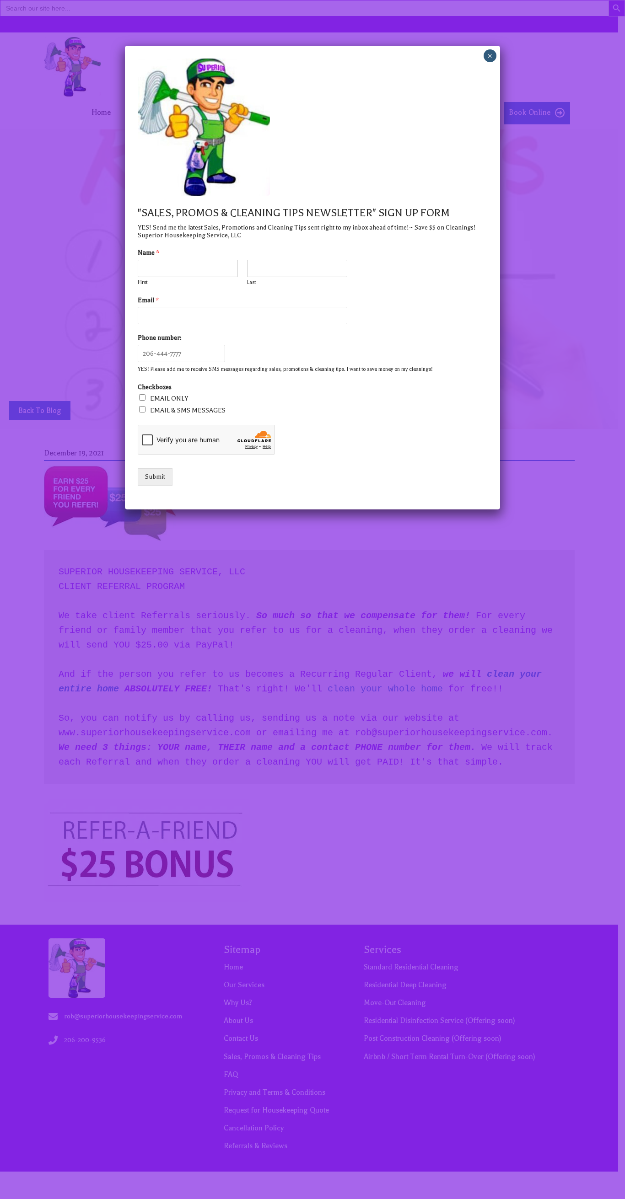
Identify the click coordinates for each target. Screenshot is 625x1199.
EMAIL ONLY (169, 398)
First (142, 282)
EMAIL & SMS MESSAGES (188, 410)
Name (148, 253)
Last (251, 282)
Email (148, 300)
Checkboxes (155, 387)
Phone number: (159, 338)
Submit (155, 477)
